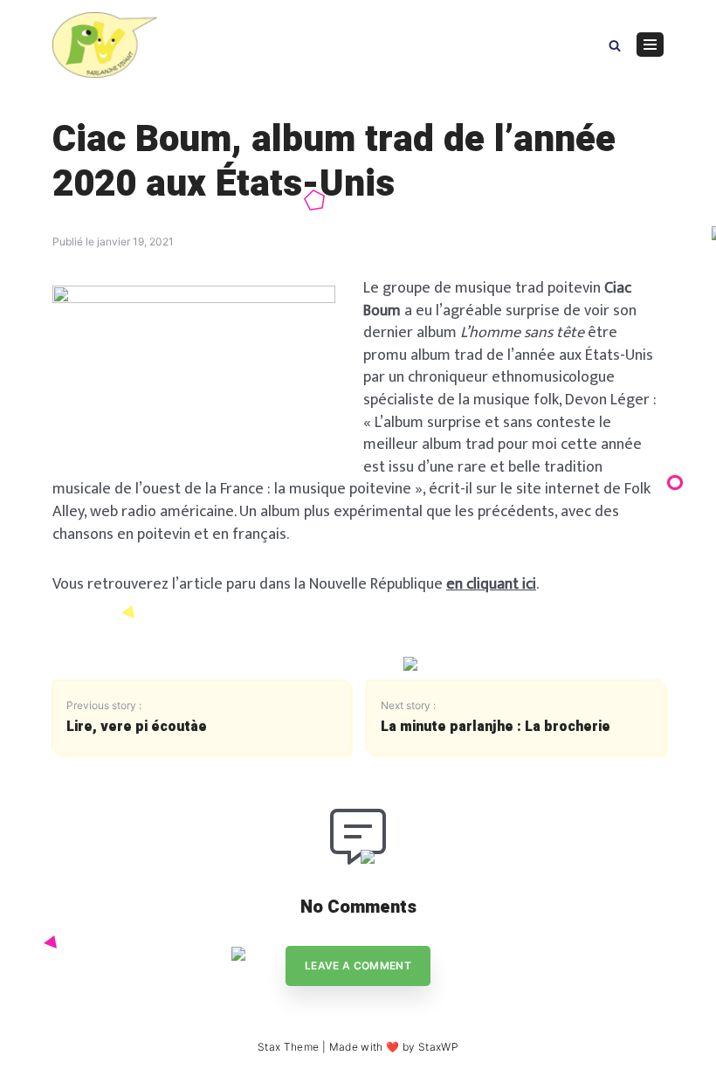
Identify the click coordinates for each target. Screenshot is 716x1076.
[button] (615, 44)
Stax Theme (289, 1046)
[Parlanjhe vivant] (104, 45)
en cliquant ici (491, 584)
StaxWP (438, 1046)
